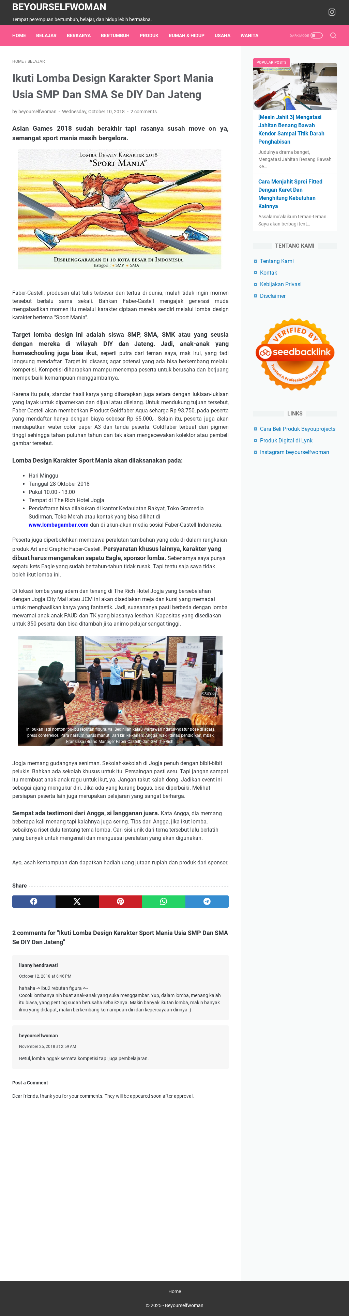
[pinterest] (120, 901)
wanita (249, 35)
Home (19, 35)
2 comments (144, 111)
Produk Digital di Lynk (286, 440)
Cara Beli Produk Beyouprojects (297, 429)
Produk (149, 35)
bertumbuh (115, 35)
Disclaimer (273, 296)
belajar (46, 35)
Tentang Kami (277, 261)
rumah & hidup (186, 35)
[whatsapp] (163, 901)
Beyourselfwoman (59, 7)
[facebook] (34, 901)
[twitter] (77, 901)
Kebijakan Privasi (281, 284)
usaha (222, 35)
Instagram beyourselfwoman (294, 452)
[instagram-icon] (332, 12)
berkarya (79, 35)
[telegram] (207, 901)
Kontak (268, 272)
